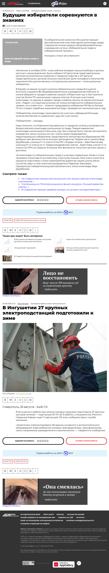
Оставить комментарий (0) (86, 200)
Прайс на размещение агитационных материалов (41, 520)
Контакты (80, 517)
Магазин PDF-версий (75, 514)
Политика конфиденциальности (80, 520)
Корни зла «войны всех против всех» (81, 239)
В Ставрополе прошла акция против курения (33, 256)
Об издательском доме (30, 514)
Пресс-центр (48, 514)
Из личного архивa (23, 394)
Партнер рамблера (43, 563)
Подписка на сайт (65, 517)
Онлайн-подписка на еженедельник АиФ (37, 517)
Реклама (60, 514)
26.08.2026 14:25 (9, 304)
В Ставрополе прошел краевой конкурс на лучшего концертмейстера (60, 189)
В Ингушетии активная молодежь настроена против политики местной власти (32, 240)
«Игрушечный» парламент (25, 248)
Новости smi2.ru (11, 295)
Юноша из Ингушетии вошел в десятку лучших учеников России (82, 249)
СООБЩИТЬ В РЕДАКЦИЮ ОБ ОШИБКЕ (34, 524)
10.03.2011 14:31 (8, 11)
